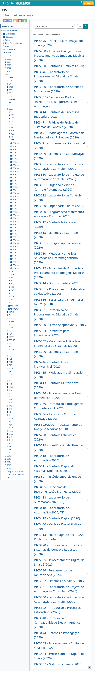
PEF (12, 277)
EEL (10, 102)
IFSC (11, 399)
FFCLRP (12, 340)
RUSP (11, 440)
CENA (11, 80)
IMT (10, 409)
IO (10, 412)
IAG (10, 374)
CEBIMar (12, 77)
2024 (9, 62)
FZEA (11, 368)
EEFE (11, 96)
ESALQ (11, 312)
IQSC (11, 424)
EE (10, 93)
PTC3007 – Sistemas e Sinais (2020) (58, 664)
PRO (12, 127)
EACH (11, 87)
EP (35, 15)
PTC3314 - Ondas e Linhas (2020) (56, 283)
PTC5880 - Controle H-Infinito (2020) (59, 66)
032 (12, 299)
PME (12, 280)
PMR (13, 121)
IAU (10, 377)
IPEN (11, 418)
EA (10, 84)
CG (12, 302)
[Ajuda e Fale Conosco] (24, 20)
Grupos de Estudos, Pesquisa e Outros (17, 471)
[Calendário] (15, 20)
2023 (9, 65)
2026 (9, 55)
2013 (9, 465)
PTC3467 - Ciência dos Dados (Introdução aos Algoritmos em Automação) (55, 101)
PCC (12, 134)
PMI (12, 290)
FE (10, 330)
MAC (11, 431)
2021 (9, 71)
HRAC (11, 371)
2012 (9, 468)
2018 (9, 449)
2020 (29, 15)
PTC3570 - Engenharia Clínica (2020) (59, 206)
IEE (10, 393)
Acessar (89, 3)
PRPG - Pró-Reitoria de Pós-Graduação (17, 474)
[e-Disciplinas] (19, 3)
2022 (9, 68)
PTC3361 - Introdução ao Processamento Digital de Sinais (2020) (56, 314)
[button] (81, 3)
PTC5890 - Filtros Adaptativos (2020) (59, 325)
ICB (10, 384)
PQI (12, 274)
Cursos (22, 15)
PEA (12, 115)
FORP (11, 362)
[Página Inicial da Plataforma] (5, 20)
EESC (11, 109)
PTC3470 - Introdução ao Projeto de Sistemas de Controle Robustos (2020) (58, 549)
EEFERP (12, 99)
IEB (10, 390)
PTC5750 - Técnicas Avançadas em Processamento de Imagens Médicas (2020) (59, 55)
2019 (9, 446)
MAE (11, 434)
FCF (10, 318)
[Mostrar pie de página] (89, 667)
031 (12, 137)
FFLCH (11, 343)
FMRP (11, 349)
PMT (12, 124)
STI (8, 477)
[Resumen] (87, 43)
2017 (9, 452)
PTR (12, 296)
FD (10, 324)
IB (10, 381)
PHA (12, 130)
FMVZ (11, 352)
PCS (12, 118)
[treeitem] (14, 254)
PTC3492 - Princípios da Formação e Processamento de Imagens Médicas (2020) (59, 272)
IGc (10, 402)
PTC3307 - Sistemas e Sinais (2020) (58, 581)
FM (10, 346)
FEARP (11, 337)
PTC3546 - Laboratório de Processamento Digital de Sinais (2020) (56, 76)
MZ (10, 437)
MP (10, 443)
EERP (11, 105)
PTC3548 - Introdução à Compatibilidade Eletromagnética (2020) (57, 622)
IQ (10, 421)
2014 (9, 462)
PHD (12, 293)
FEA (10, 334)
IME (10, 406)
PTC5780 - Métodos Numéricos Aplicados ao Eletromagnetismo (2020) (56, 257)
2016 (9, 456)
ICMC (11, 387)
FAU (10, 315)
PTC (39, 15)
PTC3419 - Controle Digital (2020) (57, 518)
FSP (10, 365)
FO (10, 356)
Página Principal (10, 15)
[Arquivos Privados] (19, 20)
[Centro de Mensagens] (10, 20)
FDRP (11, 327)
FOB (10, 359)
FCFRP (11, 321)
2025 (9, 59)
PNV (12, 284)
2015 (9, 459)
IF (9, 396)
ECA (10, 90)
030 (12, 287)
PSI (12, 271)
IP (10, 415)
